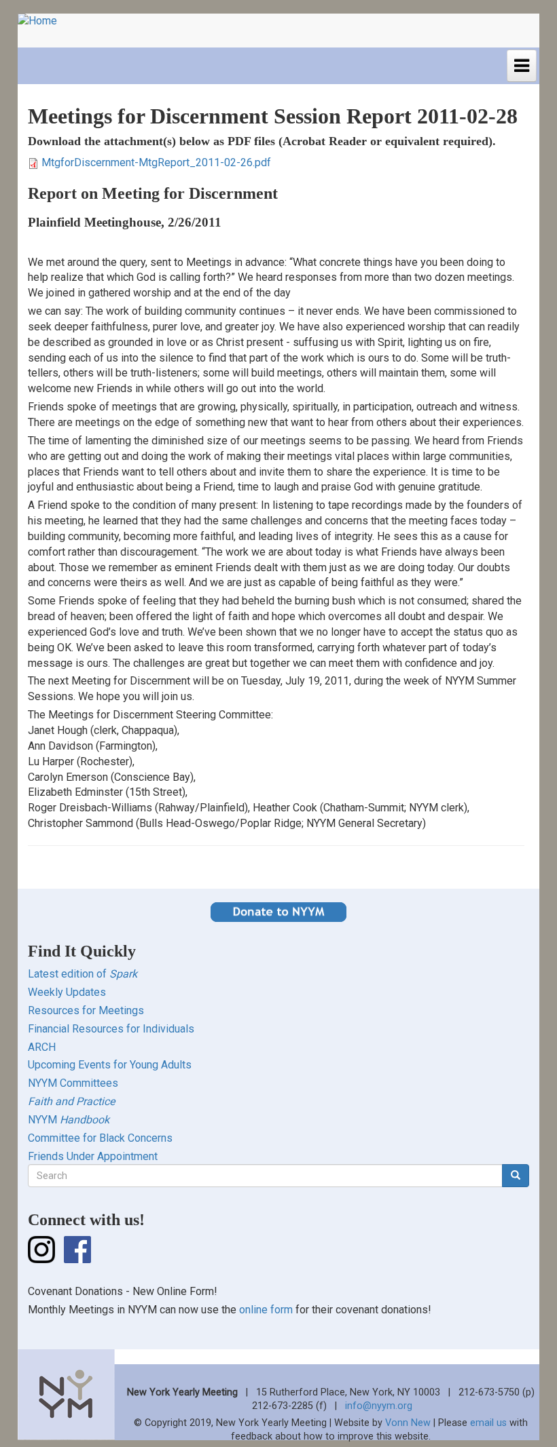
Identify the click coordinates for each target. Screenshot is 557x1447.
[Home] (42, 21)
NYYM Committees (73, 1083)
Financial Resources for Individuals (111, 1028)
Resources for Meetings (86, 1010)
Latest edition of (82, 973)
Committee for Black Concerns (100, 1138)
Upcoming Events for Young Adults (110, 1064)
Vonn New (408, 1423)
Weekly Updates (67, 992)
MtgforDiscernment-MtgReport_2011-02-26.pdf (156, 162)
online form (266, 1309)
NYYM (68, 1119)
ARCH (42, 1047)
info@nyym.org (378, 1406)
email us (488, 1423)
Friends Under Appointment (93, 1156)
